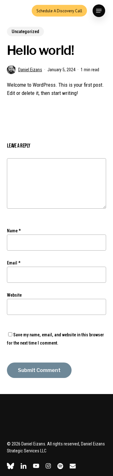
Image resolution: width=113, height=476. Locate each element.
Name (14, 230)
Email (13, 262)
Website (14, 295)
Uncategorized (25, 31)
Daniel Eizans (30, 69)
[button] (99, 11)
